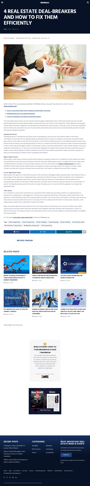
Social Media (50, 452)
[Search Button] (88, 2)
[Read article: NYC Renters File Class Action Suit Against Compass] (16, 298)
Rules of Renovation (66, 164)
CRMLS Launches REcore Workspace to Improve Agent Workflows (44, 276)
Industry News (9, 270)
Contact (31, 471)
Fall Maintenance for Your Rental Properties (21, 114)
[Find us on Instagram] (10, 477)
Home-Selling (65, 222)
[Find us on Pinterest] (13, 477)
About (5, 471)
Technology (49, 449)
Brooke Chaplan (25, 240)
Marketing (49, 446)
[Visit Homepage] (45, 2)
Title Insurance (46, 225)
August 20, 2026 (9, 314)
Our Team (24, 471)
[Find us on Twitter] (7, 477)
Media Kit (49, 471)
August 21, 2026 (9, 283)
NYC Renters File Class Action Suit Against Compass (16, 310)
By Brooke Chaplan (9, 38)
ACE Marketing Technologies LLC (12, 473)
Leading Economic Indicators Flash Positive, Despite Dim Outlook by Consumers (45, 311)
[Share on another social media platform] (84, 232)
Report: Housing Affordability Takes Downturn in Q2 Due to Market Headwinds (15, 277)
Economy (36, 304)
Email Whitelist (58, 471)
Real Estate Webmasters (35, 483)
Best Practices (14, 29)
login (9, 325)
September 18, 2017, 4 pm (23, 38)
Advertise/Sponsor (40, 471)
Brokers (7, 304)
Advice (34, 452)
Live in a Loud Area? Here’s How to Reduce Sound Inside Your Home (28, 111)
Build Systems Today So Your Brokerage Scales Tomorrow (45, 349)
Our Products (16, 471)
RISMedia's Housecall (31, 225)
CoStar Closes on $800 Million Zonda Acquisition (71, 276)
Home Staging (41, 222)
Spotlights (35, 446)
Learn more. (49, 368)
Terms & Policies (68, 471)
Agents (36, 270)
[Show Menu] (2, 2)
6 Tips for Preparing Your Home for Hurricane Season (24, 117)
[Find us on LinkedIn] (16, 477)
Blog (10, 471)
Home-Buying (53, 222)
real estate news (78, 222)
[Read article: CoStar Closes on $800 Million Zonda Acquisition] (73, 264)
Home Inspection (28, 222)
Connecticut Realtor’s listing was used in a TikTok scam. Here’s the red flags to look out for (73, 311)
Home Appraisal (14, 222)
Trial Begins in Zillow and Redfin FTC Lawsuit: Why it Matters (14, 447)
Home (5, 29)
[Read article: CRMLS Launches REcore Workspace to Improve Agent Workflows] (45, 264)
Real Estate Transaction (13, 225)
